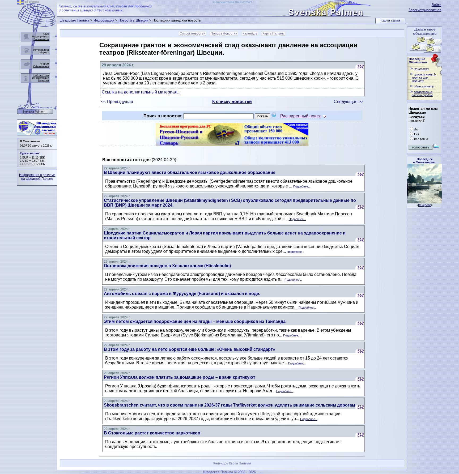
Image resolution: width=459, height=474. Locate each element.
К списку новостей (232, 101)
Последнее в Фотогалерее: (424, 160)
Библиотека (41, 75)
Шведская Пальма (74, 20)
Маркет (44, 52)
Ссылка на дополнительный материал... (141, 92)
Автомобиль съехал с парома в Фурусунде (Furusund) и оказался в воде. (182, 293)
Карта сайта (390, 20)
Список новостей (192, 33)
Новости (43, 80)
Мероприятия (40, 36)
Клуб (46, 33)
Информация (104, 20)
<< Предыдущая (117, 101)
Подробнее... (302, 186)
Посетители (41, 39)
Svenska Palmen (33, 111)
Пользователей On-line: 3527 (232, 2)
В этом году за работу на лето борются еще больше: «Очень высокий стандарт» (189, 349)
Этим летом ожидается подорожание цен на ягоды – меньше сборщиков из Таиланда (195, 321)
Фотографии (41, 49)
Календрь (250, 33)
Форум (44, 63)
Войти (436, 5)
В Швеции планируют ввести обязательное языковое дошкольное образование (189, 172)
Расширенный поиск (300, 116)
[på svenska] (20, 3)
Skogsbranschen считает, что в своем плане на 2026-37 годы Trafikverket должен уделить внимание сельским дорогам (229, 405)
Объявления (41, 66)
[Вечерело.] (424, 202)
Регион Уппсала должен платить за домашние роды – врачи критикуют (179, 377)
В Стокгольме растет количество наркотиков (152, 433)
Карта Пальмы (273, 33)
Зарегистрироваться (425, 10)
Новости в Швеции (133, 20)
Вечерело (424, 205)
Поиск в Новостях (224, 33)
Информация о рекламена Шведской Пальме (37, 177)
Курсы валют (29, 153)
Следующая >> (348, 101)
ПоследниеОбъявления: (418, 60)
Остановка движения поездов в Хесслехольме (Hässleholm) (167, 265)
